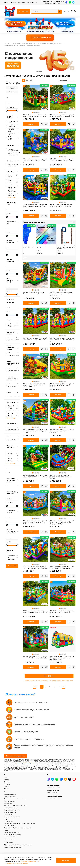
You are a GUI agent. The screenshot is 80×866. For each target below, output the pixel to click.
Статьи (6, 786)
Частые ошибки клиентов (12, 834)
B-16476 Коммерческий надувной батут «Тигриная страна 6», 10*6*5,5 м (62, 339)
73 (59, 686)
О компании (8, 803)
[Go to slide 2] (39, 71)
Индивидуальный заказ (12, 816)
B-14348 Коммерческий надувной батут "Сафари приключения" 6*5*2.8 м (62, 431)
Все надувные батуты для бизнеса (50, 43)
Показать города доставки (15, 756)
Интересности (8, 821)
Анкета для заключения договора (15, 805)
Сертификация (9, 814)
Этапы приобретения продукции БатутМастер (19, 823)
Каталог (7, 2)
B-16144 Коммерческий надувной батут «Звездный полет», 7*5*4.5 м (62, 159)
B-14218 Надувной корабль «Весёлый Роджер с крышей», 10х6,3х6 (60, 476)
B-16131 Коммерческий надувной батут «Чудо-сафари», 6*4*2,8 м (61, 205)
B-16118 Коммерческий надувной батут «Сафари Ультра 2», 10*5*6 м (34, 115)
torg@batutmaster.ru (52, 3)
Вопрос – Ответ (9, 825)
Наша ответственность (11, 832)
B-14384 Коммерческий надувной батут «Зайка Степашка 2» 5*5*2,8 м (35, 657)
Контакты (30, 2)
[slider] (6, 110)
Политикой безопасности (30, 861)
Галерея (6, 830)
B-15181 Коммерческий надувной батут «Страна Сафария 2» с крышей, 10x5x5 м (34, 385)
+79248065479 (47, 1)
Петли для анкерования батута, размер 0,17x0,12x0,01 (24, 246)
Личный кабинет (9, 801)
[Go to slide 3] (41, 71)
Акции (6, 788)
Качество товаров (10, 812)
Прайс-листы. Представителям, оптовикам (18, 828)
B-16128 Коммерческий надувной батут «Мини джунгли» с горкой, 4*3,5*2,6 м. (61, 293)
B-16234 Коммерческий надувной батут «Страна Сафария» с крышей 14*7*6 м (35, 431)
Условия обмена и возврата (13, 847)
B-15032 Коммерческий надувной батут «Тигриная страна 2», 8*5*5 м (62, 567)
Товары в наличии (10, 837)
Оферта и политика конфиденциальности (18, 845)
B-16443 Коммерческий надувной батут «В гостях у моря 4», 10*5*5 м (62, 115)
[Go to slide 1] (37, 71)
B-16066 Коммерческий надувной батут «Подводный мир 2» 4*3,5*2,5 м (35, 160)
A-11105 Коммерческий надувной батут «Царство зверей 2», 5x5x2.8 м (35, 567)
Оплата (13, 2)
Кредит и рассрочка (10, 819)
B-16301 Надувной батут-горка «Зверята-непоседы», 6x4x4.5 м (34, 293)
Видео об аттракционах (12, 810)
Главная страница (10, 794)
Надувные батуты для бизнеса (24, 43)
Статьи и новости (9, 796)
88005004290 (60, 1)
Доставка (21, 2)
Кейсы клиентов (9, 839)
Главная (6, 43)
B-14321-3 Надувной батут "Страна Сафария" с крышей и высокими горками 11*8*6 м (62, 658)
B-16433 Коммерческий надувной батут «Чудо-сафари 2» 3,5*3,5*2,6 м (35, 476)
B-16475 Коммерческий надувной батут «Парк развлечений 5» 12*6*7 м (62, 612)
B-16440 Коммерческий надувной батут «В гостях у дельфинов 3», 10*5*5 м (35, 522)
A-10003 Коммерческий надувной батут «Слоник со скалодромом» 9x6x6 (35, 206)
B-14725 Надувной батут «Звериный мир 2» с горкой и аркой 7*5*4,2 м (35, 611)
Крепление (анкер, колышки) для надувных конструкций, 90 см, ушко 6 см (66, 247)
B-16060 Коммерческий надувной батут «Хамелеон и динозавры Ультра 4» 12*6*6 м (62, 522)
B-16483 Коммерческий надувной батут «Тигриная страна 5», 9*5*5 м (35, 338)
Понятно (66, 860)
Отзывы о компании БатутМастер (15, 799)
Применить (12, 566)
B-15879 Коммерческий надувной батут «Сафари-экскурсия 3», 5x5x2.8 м (62, 385)
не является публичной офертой (25, 762)
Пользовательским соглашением (16, 863)
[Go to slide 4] (43, 71)
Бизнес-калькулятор (10, 807)
